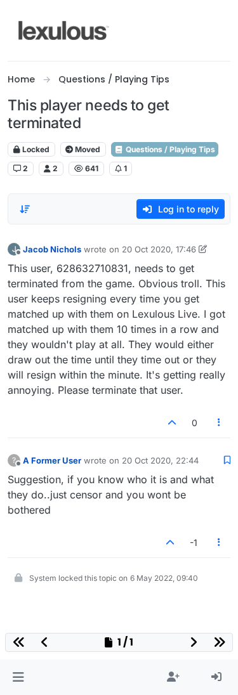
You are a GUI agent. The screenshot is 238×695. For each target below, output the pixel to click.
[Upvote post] (172, 422)
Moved (86, 149)
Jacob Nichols (52, 249)
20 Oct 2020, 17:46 (159, 249)
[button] (18, 677)
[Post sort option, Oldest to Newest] (24, 209)
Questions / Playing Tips (169, 149)
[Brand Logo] (64, 30)
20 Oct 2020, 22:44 (160, 460)
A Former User (52, 460)
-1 (193, 542)
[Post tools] (219, 422)
